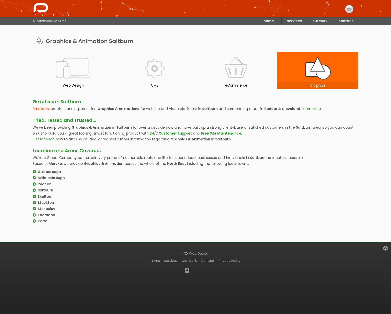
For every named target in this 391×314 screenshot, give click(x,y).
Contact (207, 260)
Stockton (46, 202)
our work (320, 20)
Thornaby (46, 215)
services (294, 20)
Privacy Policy (230, 260)
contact (345, 20)
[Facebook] (187, 270)
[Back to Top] (385, 249)
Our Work (189, 260)
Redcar (44, 184)
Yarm (42, 221)
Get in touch (44, 139)
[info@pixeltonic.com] (349, 9)
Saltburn (45, 190)
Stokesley (46, 208)
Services (171, 260)
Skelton (44, 196)
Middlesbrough (51, 177)
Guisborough (49, 171)
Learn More (311, 108)
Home (155, 260)
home (269, 20)
